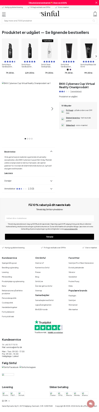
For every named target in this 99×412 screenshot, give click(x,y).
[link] (68, 69)
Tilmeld (49, 236)
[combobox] (47, 20)
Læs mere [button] (8, 173)
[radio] (5, 62)
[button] (96, 3)
